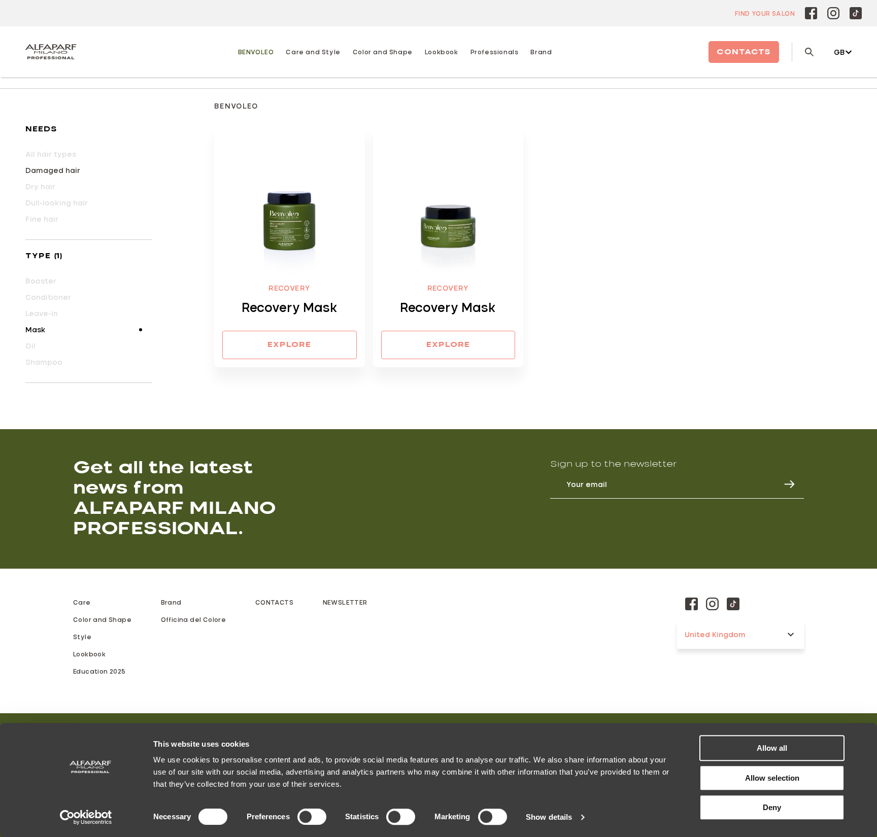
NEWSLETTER (345, 602)
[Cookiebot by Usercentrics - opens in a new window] (86, 817)
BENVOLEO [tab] (256, 51)
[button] (88, 129)
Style (82, 636)
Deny (772, 807)
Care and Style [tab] (313, 51)
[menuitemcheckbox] (88, 170)
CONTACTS (274, 602)
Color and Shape (102, 619)
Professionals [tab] (494, 51)
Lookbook (89, 653)
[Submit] (784, 484)
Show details (549, 817)
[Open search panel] (803, 52)
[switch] (311, 817)
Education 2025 (99, 671)
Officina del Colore (193, 619)
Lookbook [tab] (441, 51)
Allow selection (772, 778)
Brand (541, 51)
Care (82, 602)
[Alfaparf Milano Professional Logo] (50, 51)
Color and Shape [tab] (383, 51)
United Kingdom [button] (715, 634)
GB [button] (839, 52)
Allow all (772, 748)
